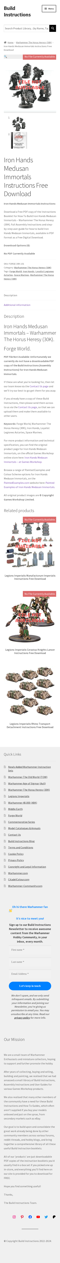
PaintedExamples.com (16, 482)
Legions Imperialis (18, 796)
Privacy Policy (16, 860)
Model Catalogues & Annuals (24, 828)
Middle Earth (15, 809)
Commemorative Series (21, 822)
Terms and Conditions (20, 847)
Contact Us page (39, 386)
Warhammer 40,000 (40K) (22, 802)
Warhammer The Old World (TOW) (27, 777)
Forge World (16, 271)
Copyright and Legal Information (27, 866)
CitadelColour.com (18, 879)
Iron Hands (28, 271)
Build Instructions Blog (21, 841)
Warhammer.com (18, 873)
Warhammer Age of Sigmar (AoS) (27, 783)
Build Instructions (17, 11)
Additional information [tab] (17, 305)
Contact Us (14, 834)
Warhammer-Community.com (25, 886)
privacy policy (22, 1017)
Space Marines (21, 275)
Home (11, 42)
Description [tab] (10, 295)
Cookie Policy (16, 854)
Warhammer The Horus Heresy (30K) (34, 42)
